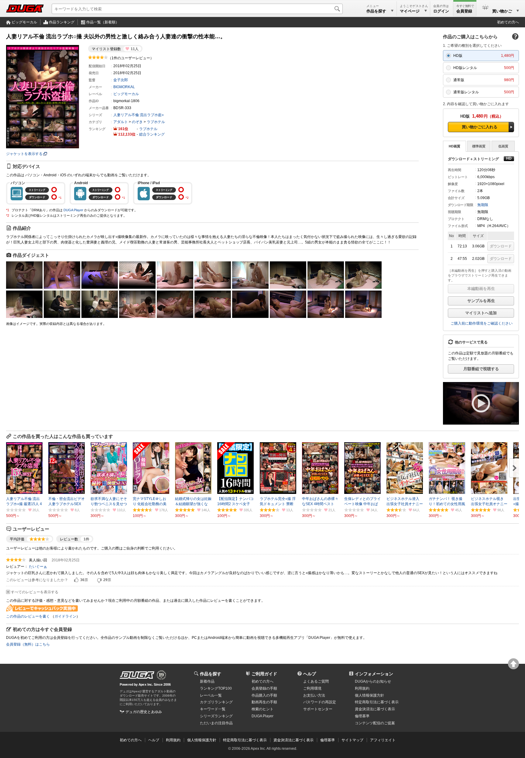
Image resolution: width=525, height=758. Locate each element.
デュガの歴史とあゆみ (143, 712)
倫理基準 (362, 716)
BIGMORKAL (124, 87)
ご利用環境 (312, 688)
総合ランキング (152, 134)
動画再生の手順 (264, 702)
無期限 (482, 205)
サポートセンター (317, 709)
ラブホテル (156, 122)
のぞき (137, 122)
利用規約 (362, 688)
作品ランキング (61, 22)
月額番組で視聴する (481, 369)
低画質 (503, 146)
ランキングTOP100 (216, 688)
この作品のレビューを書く (28, 616)
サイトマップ (352, 740)
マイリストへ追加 (481, 313)
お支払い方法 (314, 695)
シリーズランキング (216, 716)
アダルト (120, 122)
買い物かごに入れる (479, 127)
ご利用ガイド (264, 673)
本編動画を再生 (481, 288)
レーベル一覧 (211, 695)
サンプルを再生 (481, 300)
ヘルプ (309, 673)
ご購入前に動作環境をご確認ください (482, 323)
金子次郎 (120, 80)
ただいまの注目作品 (216, 723)
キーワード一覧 (212, 709)
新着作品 (207, 681)
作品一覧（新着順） (102, 22)
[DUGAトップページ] (25, 8)
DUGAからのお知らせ (373, 681)
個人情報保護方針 (369, 695)
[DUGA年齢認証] (137, 675)
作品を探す (210, 673)
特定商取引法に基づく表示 (245, 740)
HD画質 (454, 146)
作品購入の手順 (264, 695)
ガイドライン (65, 616)
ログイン (441, 11)
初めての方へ (508, 22)
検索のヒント (262, 709)
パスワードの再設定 (319, 702)
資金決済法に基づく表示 (293, 740)
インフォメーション (374, 673)
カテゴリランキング (216, 702)
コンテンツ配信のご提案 (375, 723)
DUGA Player (73, 210)
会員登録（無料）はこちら (28, 644)
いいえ (99, 580)
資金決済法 (375, 709)
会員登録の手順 (264, 688)
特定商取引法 (377, 702)
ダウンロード (501, 246)
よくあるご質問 (316, 681)
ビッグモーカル (24, 22)
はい (76, 580)
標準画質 (479, 146)
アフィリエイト (383, 740)
